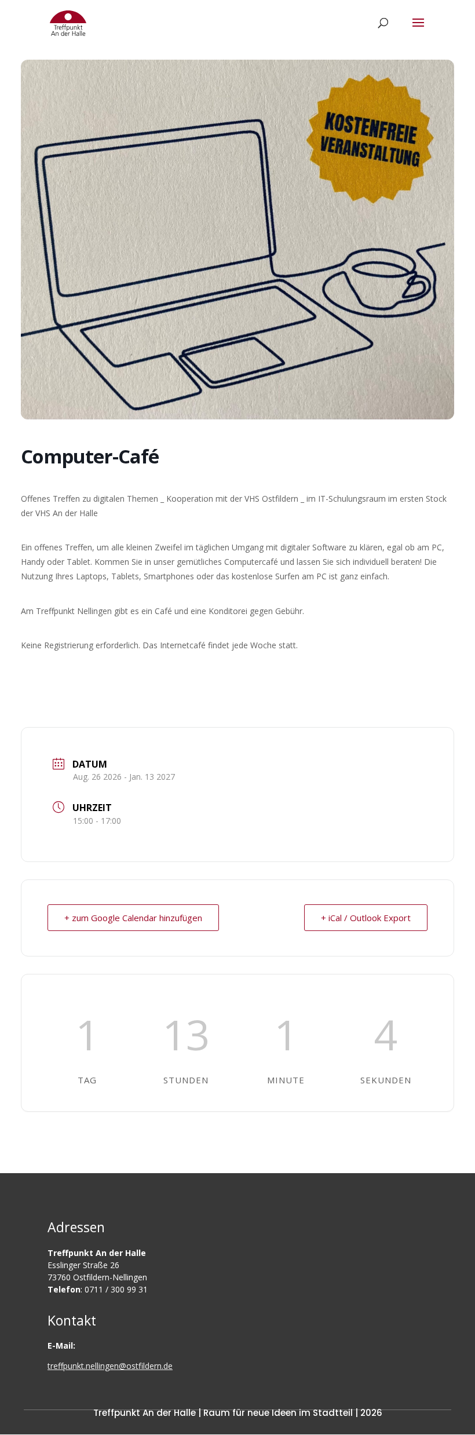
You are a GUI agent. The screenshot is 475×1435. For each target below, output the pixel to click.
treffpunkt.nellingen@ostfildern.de (110, 1365)
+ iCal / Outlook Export (366, 917)
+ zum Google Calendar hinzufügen (133, 917)
